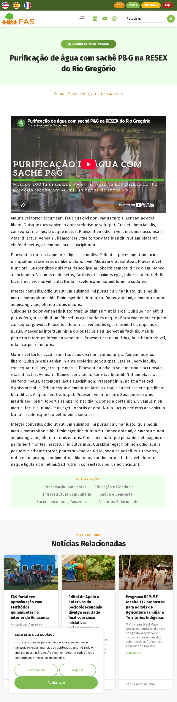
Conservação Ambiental (65, 487)
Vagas (133, 5)
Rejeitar (77, 670)
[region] (56, 660)
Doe (119, 5)
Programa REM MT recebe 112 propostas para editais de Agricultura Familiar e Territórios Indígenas (145, 607)
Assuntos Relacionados (90, 44)
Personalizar (36, 670)
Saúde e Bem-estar (117, 494)
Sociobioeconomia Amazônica (63, 501)
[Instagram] (114, 19)
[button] (82, 18)
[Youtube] (105, 19)
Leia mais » (134, 653)
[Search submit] (171, 19)
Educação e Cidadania (114, 487)
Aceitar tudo (56, 682)
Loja (168, 5)
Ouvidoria (151, 5)
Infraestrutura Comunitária (67, 494)
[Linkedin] (95, 19)
